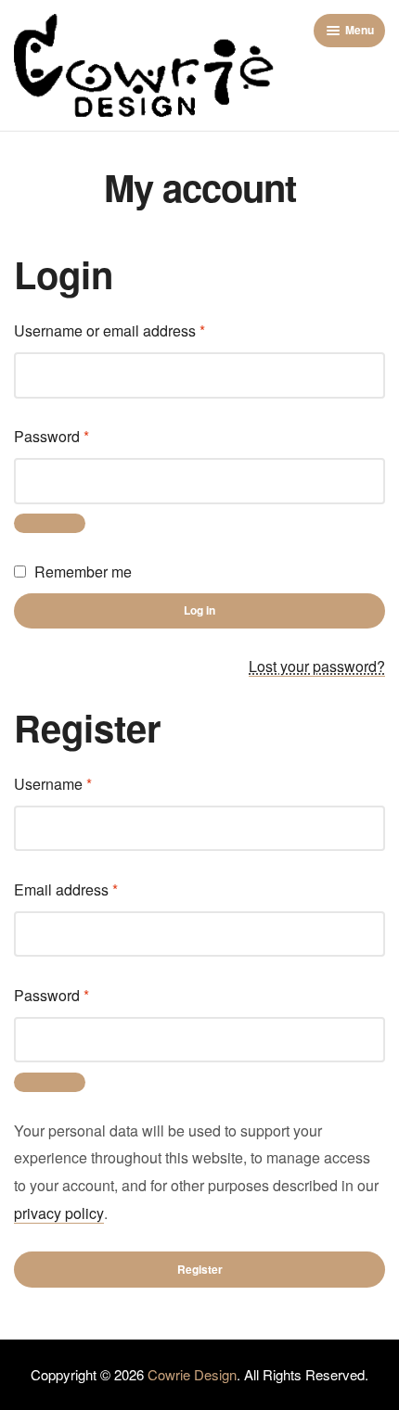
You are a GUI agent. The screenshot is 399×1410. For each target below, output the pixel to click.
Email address (96, 888)
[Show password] (49, 524)
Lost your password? (317, 666)
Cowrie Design (192, 1374)
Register (200, 1269)
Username (83, 782)
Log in (199, 610)
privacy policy (59, 1213)
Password (81, 435)
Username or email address (139, 329)
